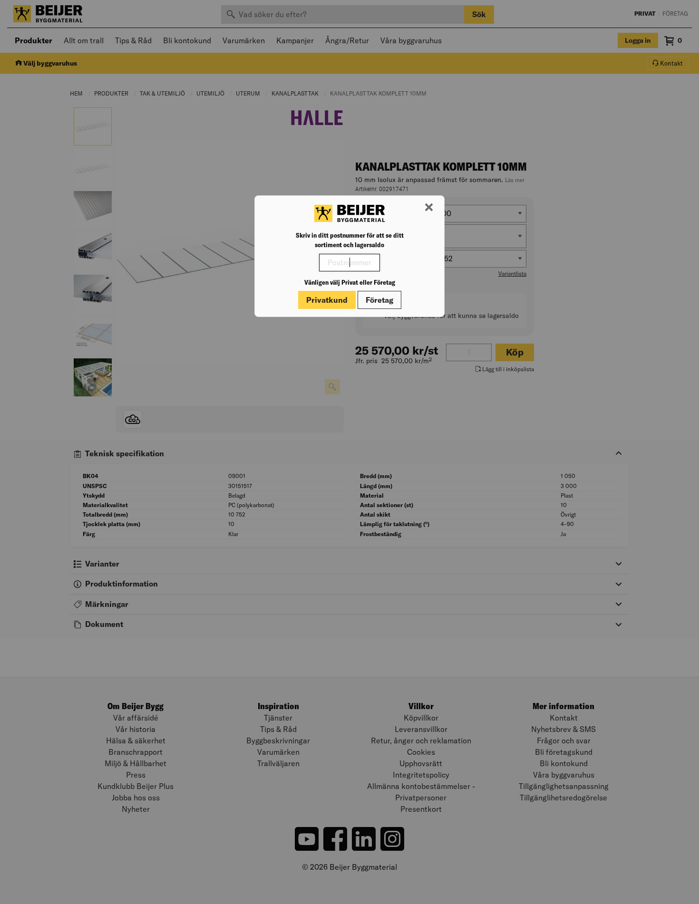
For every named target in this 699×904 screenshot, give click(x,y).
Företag (379, 300)
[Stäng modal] (429, 208)
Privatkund (327, 300)
